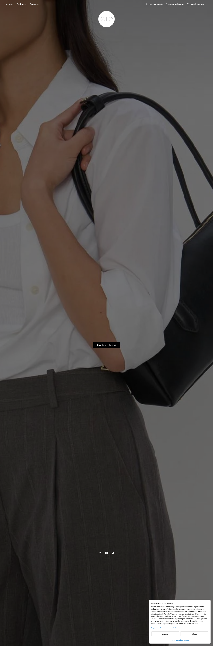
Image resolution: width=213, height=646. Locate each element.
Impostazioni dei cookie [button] (180, 640)
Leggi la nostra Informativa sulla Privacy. (166, 628)
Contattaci (34, 4)
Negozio (9, 4)
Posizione (21, 4)
